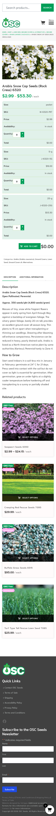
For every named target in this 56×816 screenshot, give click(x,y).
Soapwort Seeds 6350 (16, 446)
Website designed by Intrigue (14, 803)
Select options (30, 437)
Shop (9, 32)
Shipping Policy (43, 797)
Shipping (9, 697)
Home (4, 32)
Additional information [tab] (31, 277)
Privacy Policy (11, 707)
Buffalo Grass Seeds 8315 (18, 567)
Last (4, 765)
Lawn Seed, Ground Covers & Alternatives (29, 32)
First (4, 754)
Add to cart (31, 246)
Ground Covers (41, 259)
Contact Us (7, 808)
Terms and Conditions (15, 712)
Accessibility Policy (13, 702)
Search (47, 7)
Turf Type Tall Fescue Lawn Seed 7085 (25, 628)
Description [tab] (10, 277)
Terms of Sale (11, 692)
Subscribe (9, 789)
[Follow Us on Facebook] (4, 721)
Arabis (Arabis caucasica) (19, 34)
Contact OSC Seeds (14, 687)
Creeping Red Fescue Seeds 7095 (22, 507)
